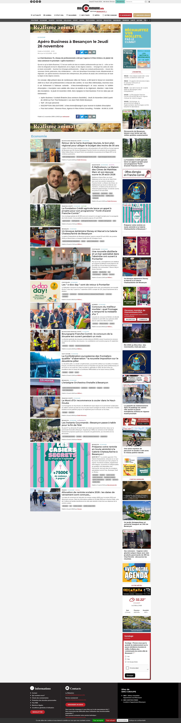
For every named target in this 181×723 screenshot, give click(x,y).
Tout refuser (110, 720)
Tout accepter (98, 720)
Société (111, 165)
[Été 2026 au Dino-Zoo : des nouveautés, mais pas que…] (137, 333)
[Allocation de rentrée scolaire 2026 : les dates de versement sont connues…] (45, 496)
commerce (65, 294)
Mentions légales (37, 705)
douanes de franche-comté (82, 345)
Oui (128, 656)
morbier (112, 323)
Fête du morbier (104, 323)
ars (70, 506)
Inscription (130, 319)
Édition (93, 11)
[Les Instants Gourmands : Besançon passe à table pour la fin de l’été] (45, 427)
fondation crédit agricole (105, 221)
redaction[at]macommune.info (75, 695)
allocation (65, 506)
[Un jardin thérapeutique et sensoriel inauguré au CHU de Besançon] (137, 510)
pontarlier (65, 296)
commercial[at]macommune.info (75, 700)
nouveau (111, 274)
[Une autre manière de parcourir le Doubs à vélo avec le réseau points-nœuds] (137, 436)
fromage (65, 412)
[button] (146, 2)
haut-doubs (104, 193)
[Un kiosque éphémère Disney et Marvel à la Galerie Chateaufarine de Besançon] (45, 235)
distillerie (105, 274)
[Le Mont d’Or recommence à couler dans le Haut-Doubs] (45, 404)
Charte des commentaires (40, 698)
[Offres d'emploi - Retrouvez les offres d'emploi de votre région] (137, 177)
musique (79, 436)
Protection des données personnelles (44, 700)
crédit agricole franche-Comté (89, 221)
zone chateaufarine (68, 390)
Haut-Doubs (66, 354)
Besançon (65, 229)
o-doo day (108, 294)
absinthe (95, 272)
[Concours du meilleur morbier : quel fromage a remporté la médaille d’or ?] (60, 311)
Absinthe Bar (102, 272)
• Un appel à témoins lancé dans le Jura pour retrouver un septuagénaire (136, 82)
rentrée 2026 (96, 482)
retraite (71, 372)
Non (128, 659)
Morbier (95, 304)
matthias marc (109, 195)
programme (104, 436)
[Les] (45, 289)
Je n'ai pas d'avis (132, 662)
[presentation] (124, 490)
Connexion (143, 319)
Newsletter (37, 712)
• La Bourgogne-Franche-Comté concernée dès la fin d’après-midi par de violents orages (136, 96)
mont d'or (71, 412)
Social (77, 490)
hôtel (110, 193)
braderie (102, 475)
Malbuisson (96, 165)
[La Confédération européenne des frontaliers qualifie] (45, 360)
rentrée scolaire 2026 (89, 506)
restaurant (95, 198)
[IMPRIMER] (94, 52)
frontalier (65, 372)
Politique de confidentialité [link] (137, 720)
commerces (73, 294)
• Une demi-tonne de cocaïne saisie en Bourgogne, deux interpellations (136, 89)
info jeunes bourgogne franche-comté (86, 156)
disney (83, 241)
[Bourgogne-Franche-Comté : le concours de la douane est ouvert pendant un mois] (45, 338)
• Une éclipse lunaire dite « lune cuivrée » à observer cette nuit (136, 76)
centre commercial (97, 477)
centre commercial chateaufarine (71, 241)
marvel (102, 241)
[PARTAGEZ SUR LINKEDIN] (86, 52)
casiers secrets (110, 475)
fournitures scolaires (109, 477)
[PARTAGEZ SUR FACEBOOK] (78, 52)
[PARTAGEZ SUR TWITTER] (82, 52)
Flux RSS (35, 703)
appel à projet (66, 221)
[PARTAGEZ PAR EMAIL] (90, 52)
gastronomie (96, 193)
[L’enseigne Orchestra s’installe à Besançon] (45, 387)
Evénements (81, 420)
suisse (76, 372)
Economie (41, 37)
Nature (83, 206)
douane (72, 345)
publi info (108, 479)
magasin (99, 387)
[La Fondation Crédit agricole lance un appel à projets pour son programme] (45, 212)
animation (95, 475)
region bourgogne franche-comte (106, 156)
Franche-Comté (67, 206)
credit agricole (75, 221)
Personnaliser (122, 720)
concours (95, 323)
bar (109, 272)
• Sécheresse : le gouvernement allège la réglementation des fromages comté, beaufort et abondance (136, 104)
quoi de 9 (115, 479)
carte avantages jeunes (69, 156)
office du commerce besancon (91, 436)
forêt (114, 221)
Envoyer (130, 675)
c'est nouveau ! (96, 274)
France (64, 490)
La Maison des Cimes (98, 195)
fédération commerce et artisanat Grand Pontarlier (91, 294)
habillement (92, 387)
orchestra (106, 387)
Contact (34, 693)
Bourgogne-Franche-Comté (71, 140)
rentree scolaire (78, 506)
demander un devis (75, 705)
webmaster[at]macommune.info (75, 717)
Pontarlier (96, 249)
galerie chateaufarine (92, 241)
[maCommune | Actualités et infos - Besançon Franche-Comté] (90, 8)
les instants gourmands (69, 436)
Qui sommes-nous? (38, 695)
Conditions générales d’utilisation (43, 707)
